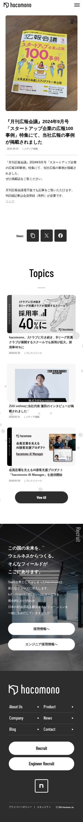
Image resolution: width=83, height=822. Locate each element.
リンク (10, 201)
